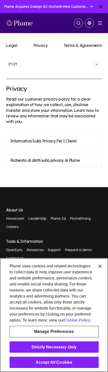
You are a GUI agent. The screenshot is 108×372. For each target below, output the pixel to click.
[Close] (99, 266)
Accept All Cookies (54, 362)
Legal (11, 45)
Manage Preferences (54, 331)
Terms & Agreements (83, 45)
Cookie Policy (77, 320)
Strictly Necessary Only (54, 347)
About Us (14, 210)
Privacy (40, 45)
